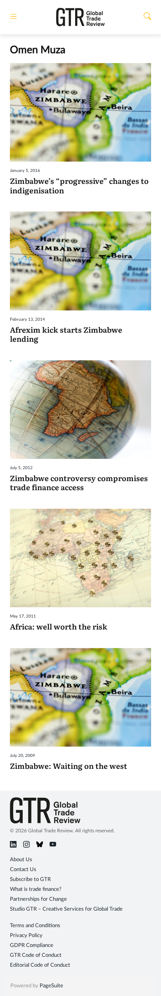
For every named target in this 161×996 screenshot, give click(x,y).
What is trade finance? (36, 889)
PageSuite (51, 986)
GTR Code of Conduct (36, 955)
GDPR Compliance (31, 945)
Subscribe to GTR (30, 879)
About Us (21, 859)
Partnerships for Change (38, 899)
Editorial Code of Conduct (40, 965)
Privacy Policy (26, 935)
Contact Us (23, 869)
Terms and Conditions (35, 925)
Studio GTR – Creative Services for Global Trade (66, 909)
